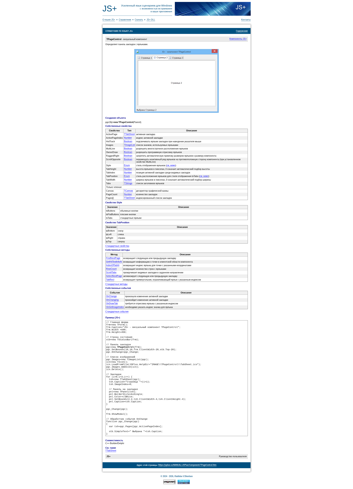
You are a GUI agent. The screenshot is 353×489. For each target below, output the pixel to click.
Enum (127, 165)
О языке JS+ (108, 19)
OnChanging (112, 300)
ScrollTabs (111, 272)
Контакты (246, 19)
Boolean (128, 141)
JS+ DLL (151, 19)
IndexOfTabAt (112, 265)
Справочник (125, 19)
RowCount (111, 269)
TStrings (128, 183)
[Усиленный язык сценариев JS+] (213, 9)
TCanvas (128, 191)
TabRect (110, 279)
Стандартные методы (116, 284)
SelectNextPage (114, 276)
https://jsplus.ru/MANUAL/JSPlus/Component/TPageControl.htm (187, 464)
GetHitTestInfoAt (114, 261)
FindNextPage (113, 258)
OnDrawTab (112, 303)
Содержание (242, 30)
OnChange (111, 296)
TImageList (129, 145)
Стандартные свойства (117, 246)
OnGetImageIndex (115, 307)
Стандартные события (117, 311)
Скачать (139, 19)
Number (128, 138)
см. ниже (170, 165)
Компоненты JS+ (238, 39)
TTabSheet (129, 134)
